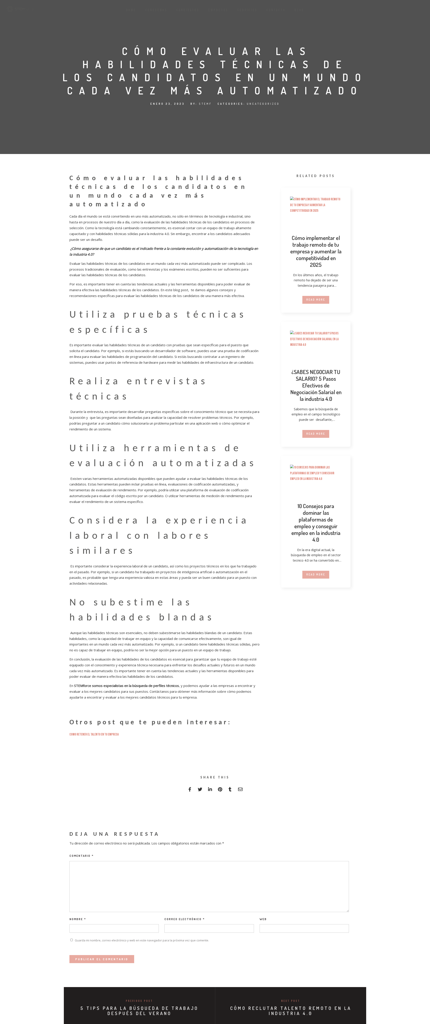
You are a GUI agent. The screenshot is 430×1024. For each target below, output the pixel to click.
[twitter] (200, 790)
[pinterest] (220, 790)
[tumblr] (230, 790)
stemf (205, 103)
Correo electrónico (184, 919)
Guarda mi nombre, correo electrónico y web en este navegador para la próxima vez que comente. (142, 940)
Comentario (81, 855)
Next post (290, 1001)
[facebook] (190, 790)
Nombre (77, 919)
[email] (240, 790)
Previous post (139, 1001)
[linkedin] (210, 790)
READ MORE (315, 299)
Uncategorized (263, 103)
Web (263, 919)
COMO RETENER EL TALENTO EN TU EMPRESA (94, 734)
